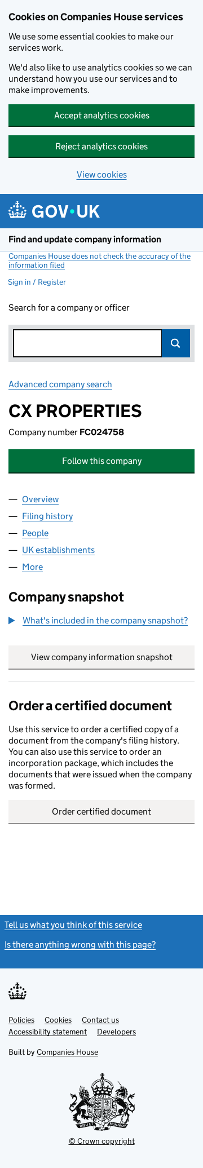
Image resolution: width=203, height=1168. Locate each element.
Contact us (100, 1020)
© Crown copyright (102, 1141)
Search (176, 343)
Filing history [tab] (47, 516)
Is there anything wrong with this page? (80, 944)
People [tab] (35, 533)
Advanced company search (60, 384)
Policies (21, 1020)
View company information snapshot (113, 657)
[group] (101, 622)
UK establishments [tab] (58, 550)
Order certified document (101, 811)
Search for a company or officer (69, 307)
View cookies (102, 174)
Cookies (58, 1020)
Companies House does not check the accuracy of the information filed (99, 260)
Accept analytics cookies (101, 115)
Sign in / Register (37, 282)
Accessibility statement (47, 1032)
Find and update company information (84, 239)
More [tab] (32, 566)
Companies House (67, 1052)
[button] (98, 620)
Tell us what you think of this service (73, 924)
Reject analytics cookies (101, 146)
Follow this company (102, 460)
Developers (116, 1032)
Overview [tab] (40, 499)
